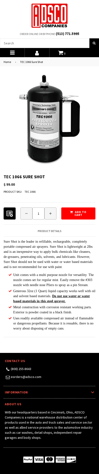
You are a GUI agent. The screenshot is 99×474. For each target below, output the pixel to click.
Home (7, 62)
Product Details (50, 231)
